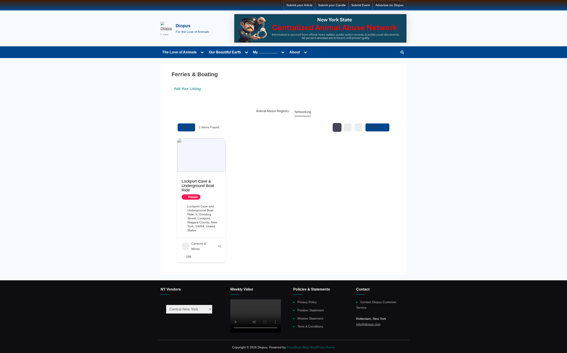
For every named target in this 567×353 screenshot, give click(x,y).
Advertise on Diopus (389, 5)
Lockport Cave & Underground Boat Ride (198, 185)
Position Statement (310, 310)
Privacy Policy (307, 302)
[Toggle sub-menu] (202, 52)
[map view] (358, 127)
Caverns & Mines (198, 246)
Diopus (183, 25)
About (294, 52)
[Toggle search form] (402, 52)
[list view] (347, 127)
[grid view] (337, 127)
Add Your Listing (187, 89)
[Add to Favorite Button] (205, 197)
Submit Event (360, 5)
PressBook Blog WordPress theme (311, 347)
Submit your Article (299, 5)
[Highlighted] (320, 28)
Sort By (375, 127)
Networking (303, 112)
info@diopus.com (368, 324)
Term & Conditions (310, 326)
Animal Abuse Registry (272, 111)
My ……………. (265, 52)
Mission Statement (310, 318)
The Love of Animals (179, 52)
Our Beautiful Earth (225, 52)
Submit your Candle (332, 5)
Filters (186, 127)
